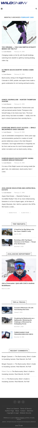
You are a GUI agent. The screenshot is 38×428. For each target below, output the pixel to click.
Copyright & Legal (13, 413)
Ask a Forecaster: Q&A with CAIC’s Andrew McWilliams (18, 284)
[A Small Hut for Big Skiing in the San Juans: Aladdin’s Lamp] (7, 232)
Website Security (25, 413)
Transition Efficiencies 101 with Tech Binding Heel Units (23, 308)
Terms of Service (25, 408)
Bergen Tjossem (7, 356)
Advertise (30, 411)
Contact (22, 411)
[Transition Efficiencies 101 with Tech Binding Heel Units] (7, 310)
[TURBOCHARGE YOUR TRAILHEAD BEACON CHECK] (7, 334)
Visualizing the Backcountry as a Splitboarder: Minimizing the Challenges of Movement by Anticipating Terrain (24, 321)
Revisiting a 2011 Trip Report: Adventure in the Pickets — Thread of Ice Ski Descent (25, 241)
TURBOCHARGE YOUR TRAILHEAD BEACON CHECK (23, 333)
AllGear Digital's (20, 417)
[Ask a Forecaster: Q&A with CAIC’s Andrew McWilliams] (19, 269)
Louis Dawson (7, 51)
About (17, 411)
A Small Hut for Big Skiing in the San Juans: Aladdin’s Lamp (24, 230)
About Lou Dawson (13, 408)
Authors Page (9, 411)
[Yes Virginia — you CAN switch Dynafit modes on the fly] (19, 32)
